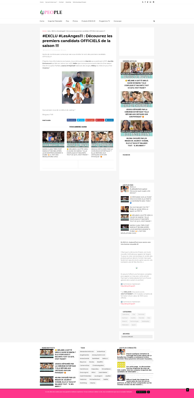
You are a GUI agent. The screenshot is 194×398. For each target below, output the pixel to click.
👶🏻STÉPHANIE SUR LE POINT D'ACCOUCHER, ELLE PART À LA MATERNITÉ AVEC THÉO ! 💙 (140, 200)
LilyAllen (108, 376)
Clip (133, 314)
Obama (92, 383)
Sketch (124, 321)
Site (148, 318)
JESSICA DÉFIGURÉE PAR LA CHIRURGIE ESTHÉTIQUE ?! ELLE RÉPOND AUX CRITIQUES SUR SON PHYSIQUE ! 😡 (102, 153)
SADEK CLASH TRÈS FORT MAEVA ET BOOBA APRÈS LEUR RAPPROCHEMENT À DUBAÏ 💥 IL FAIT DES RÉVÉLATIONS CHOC (52, 153)
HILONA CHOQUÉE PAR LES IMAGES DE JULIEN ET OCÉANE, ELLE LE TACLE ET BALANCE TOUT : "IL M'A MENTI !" (65, 382)
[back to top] (187, 389)
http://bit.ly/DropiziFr (128, 286)
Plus (67, 21)
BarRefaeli (95, 358)
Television (125, 325)
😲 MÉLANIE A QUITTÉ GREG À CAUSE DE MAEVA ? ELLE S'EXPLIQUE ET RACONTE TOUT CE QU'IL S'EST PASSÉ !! (77, 152)
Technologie (134, 321)
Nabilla (105, 379)
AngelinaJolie (84, 355)
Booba (91, 362)
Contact (61, 2)
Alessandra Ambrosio (87, 351)
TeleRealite (145, 321)
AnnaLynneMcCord (98, 355)
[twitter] (147, 2)
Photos (75, 21)
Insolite (133, 318)
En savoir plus (141, 392)
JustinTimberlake (85, 376)
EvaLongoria (84, 372)
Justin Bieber (103, 372)
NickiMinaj (83, 383)
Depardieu (95, 369)
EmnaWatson (106, 369)
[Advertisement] (137, 41)
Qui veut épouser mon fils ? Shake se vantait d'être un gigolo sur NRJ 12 (139, 209)
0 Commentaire (55, 50)
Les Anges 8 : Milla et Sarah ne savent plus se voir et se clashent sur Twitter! (139, 377)
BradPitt (100, 362)
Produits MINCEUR (88, 21)
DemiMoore (84, 369)
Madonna (83, 379)
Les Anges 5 (98, 376)
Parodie (141, 318)
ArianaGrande (84, 358)
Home (41, 2)
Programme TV (104, 21)
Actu (49, 31)
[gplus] (150, 2)
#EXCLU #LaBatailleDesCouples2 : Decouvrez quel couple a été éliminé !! (140, 190)
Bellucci (105, 358)
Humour (125, 318)
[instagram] (153, 2)
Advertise (68, 2)
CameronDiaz (84, 365)
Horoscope (117, 21)
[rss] (142, 2)
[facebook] (145, 2)
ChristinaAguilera (98, 365)
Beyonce (83, 362)
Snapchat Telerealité (55, 21)
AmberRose (101, 351)
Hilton (93, 372)
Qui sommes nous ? (51, 2)
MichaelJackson (95, 379)
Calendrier (125, 314)
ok (148, 392)
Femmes (141, 314)
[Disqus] (78, 196)
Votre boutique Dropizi (79, 2)
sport (134, 325)
